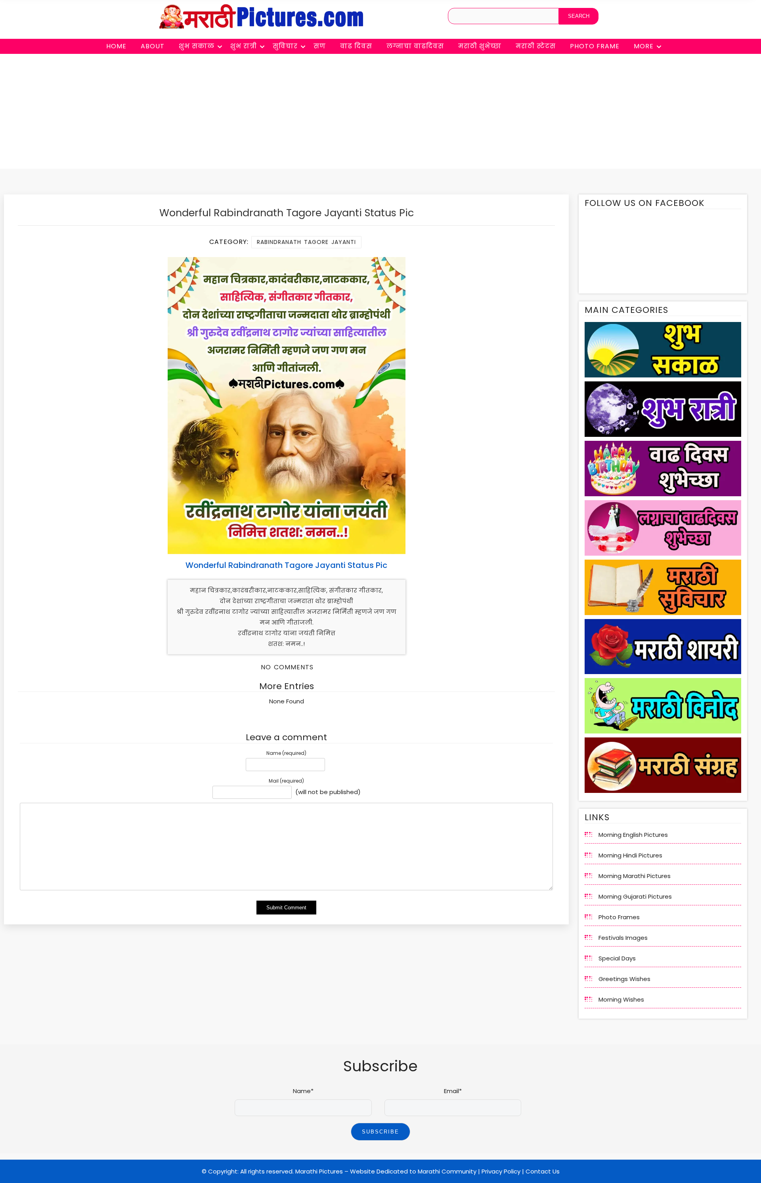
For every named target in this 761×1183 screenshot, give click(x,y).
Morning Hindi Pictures (630, 855)
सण (320, 46)
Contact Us (543, 1171)
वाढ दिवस (356, 46)
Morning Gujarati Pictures (635, 896)
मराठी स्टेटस (536, 46)
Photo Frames (619, 917)
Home (116, 46)
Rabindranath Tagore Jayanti (306, 242)
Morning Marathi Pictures (634, 876)
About (152, 46)
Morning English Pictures (633, 835)
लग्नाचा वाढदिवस (415, 46)
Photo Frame (595, 46)
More (644, 46)
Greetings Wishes (624, 979)
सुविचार (285, 46)
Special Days (617, 958)
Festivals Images (623, 937)
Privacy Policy (501, 1171)
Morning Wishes (621, 999)
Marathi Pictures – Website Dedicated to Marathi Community (385, 1171)
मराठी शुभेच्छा (479, 46)
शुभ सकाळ (196, 46)
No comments (287, 667)
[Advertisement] (380, 113)
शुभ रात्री (243, 46)
